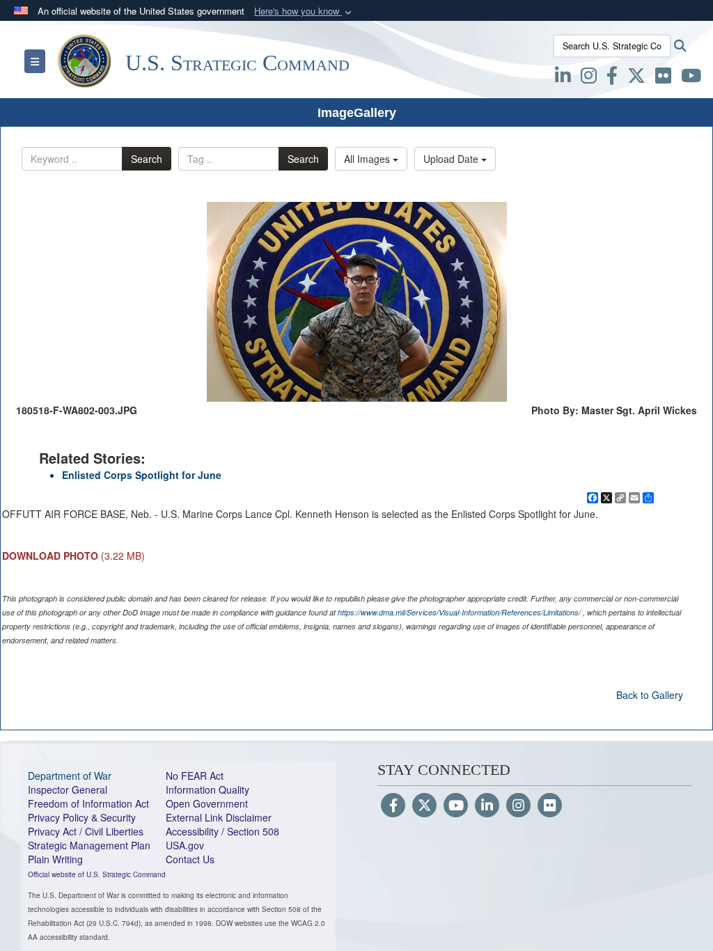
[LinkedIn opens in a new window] (563, 78)
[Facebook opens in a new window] (612, 78)
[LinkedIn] (487, 806)
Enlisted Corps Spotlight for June (141, 475)
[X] (636, 78)
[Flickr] (550, 806)
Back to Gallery (649, 695)
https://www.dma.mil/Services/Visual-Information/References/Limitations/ (459, 612)
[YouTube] (456, 806)
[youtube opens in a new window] (691, 78)
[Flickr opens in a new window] (663, 78)
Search (146, 159)
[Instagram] (518, 806)
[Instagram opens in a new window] (589, 78)
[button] (304, 11)
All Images (368, 159)
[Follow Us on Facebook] (393, 806)
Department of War (69, 776)
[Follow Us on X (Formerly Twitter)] (424, 806)
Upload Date (452, 159)
